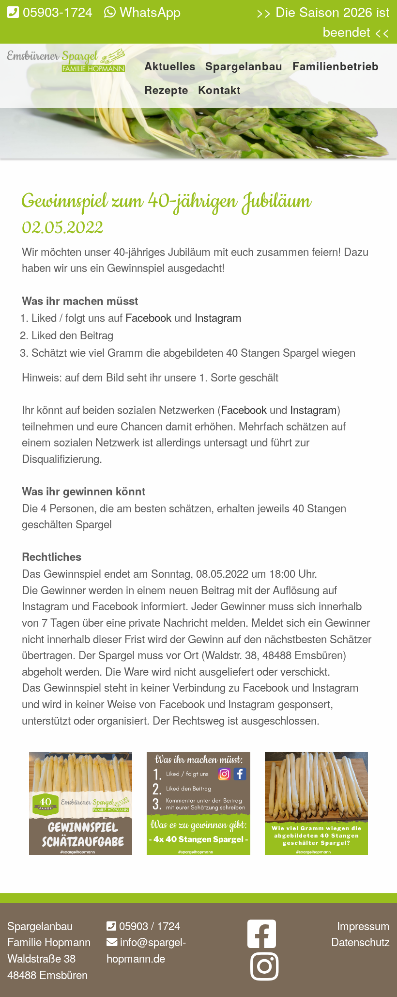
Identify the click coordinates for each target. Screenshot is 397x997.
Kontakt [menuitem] (219, 90)
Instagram (218, 317)
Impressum (363, 925)
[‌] (261, 941)
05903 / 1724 (148, 925)
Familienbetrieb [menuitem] (335, 67)
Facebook (149, 317)
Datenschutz (360, 941)
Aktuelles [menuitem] (170, 67)
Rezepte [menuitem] (166, 90)
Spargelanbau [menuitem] (244, 67)
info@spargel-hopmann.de (146, 949)
